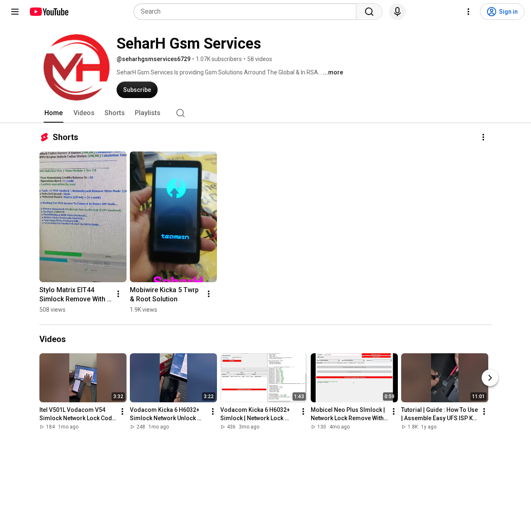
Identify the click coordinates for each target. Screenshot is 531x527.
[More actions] (483, 137)
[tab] (53, 113)
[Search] (369, 11)
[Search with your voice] (397, 11)
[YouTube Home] (48, 11)
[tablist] (265, 113)
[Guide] (15, 12)
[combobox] (247, 12)
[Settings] (468, 12)
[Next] (490, 377)
